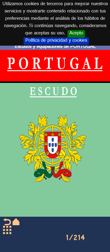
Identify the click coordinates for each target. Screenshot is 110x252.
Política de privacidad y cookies (56, 41)
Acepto (76, 33)
